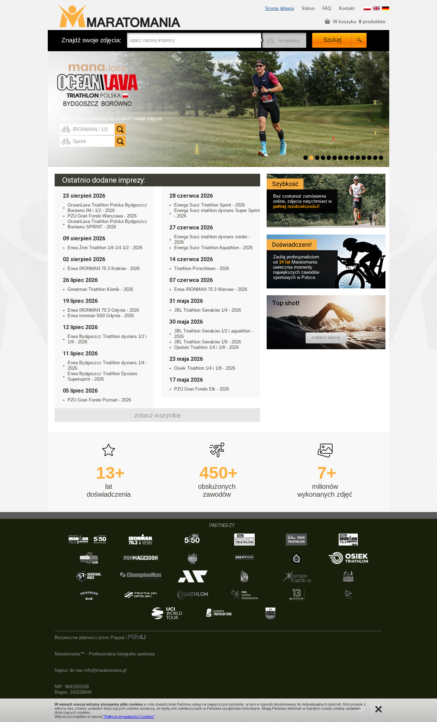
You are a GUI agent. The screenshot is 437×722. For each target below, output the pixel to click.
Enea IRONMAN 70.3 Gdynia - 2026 (103, 310)
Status (308, 8)
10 (357, 157)
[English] (376, 8)
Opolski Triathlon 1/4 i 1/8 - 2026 (206, 347)
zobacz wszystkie (157, 415)
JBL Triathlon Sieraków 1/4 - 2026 (207, 310)
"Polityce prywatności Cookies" (129, 716)
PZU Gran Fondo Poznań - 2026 (99, 399)
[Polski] (367, 8)
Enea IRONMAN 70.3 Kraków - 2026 (104, 268)
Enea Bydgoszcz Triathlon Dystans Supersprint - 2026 (103, 376)
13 (375, 157)
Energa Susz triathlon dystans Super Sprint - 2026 (217, 213)
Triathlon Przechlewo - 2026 (201, 268)
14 (381, 157)
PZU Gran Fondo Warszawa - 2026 (102, 215)
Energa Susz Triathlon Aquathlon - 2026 (213, 247)
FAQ (327, 8)
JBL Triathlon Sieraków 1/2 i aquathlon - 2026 (213, 333)
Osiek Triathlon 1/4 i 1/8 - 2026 (204, 368)
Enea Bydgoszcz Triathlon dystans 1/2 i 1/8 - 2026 (107, 339)
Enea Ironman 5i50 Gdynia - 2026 (101, 315)
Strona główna (279, 8)
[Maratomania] (119, 16)
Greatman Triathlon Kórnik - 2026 (100, 289)
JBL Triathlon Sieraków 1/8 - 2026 (207, 341)
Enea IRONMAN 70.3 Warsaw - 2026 (210, 289)
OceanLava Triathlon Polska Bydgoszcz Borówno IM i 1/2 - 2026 (107, 207)
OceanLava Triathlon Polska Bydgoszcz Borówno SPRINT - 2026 (107, 224)
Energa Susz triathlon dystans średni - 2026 (212, 239)
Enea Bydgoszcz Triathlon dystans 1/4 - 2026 (107, 365)
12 (369, 157)
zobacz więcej (326, 337)
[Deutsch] (385, 8)
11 (363, 157)
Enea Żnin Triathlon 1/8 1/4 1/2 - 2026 (105, 247)
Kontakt (347, 8)
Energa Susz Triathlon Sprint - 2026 (209, 205)
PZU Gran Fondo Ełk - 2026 (201, 389)
